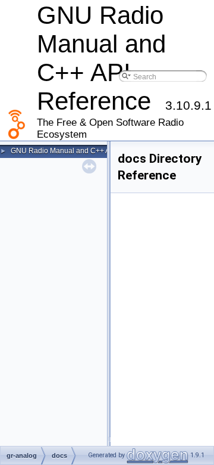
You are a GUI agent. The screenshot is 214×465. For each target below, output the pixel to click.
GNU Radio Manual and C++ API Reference (81, 151)
